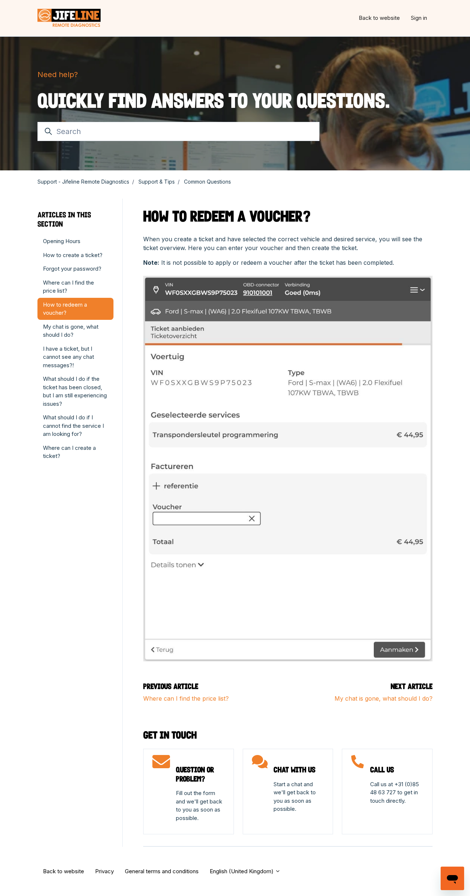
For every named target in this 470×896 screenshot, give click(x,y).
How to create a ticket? (72, 255)
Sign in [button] (419, 17)
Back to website (379, 17)
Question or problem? (195, 774)
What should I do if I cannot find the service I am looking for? (73, 425)
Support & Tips (156, 181)
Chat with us (294, 769)
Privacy (104, 871)
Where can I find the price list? (186, 698)
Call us (382, 769)
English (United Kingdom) (242, 871)
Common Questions (207, 181)
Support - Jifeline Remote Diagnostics (83, 181)
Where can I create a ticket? (69, 452)
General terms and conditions (162, 871)
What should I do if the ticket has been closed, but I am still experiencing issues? (75, 391)
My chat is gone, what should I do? (384, 698)
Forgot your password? (72, 268)
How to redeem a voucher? (65, 309)
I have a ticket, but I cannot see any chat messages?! (68, 357)
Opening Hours (61, 241)
